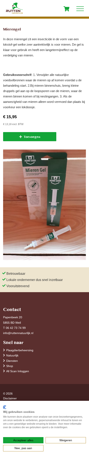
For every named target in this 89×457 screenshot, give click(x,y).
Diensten (12, 361)
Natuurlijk (12, 355)
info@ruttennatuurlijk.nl (18, 333)
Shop (9, 366)
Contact (12, 309)
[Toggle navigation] (80, 8)
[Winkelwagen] (66, 8)
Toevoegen (32, 136)
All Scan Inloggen (17, 371)
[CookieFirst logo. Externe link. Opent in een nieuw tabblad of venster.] (4, 407)
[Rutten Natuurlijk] (44, 8)
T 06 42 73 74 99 (14, 328)
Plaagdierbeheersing (19, 350)
